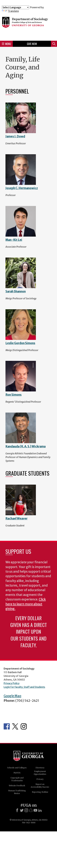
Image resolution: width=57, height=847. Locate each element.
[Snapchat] (31, 810)
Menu (8, 44)
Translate (13, 11)
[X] (22, 810)
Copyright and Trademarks (17, 779)
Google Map (12, 696)
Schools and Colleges (17, 768)
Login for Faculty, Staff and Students (24, 686)
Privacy (39, 779)
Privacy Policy (11, 683)
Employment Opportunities (40, 772)
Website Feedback (17, 785)
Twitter (15, 726)
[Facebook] (17, 810)
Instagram (24, 726)
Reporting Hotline (40, 792)
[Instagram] (26, 810)
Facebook (7, 726)
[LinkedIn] (40, 810)
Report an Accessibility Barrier (40, 785)
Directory (40, 768)
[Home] (28, 25)
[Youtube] (35, 810)
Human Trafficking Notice (17, 792)
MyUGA (17, 773)
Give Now (32, 44)
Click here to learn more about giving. (25, 604)
